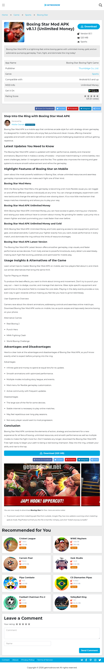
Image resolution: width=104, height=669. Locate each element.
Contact (5, 660)
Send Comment (89, 650)
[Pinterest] (90, 659)
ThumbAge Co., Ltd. (89, 68)
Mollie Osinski (18, 124)
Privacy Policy (27, 660)
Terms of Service (45, 660)
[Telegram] (81, 659)
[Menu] (3, 5)
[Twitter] (100, 659)
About (15, 660)
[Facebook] (86, 659)
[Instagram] (95, 659)
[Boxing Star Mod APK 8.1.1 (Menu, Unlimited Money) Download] (52, 5)
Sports (84, 41)
